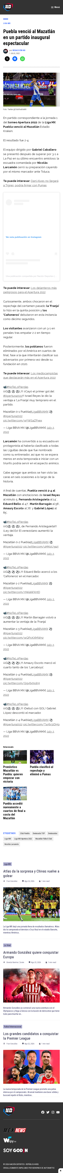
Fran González (12, 881)
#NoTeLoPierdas (17, 387)
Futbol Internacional (12, 1026)
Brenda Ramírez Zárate (15, 962)
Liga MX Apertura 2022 (23, 839)
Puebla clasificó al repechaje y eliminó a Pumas (41, 770)
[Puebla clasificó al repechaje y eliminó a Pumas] (42, 757)
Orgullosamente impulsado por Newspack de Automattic (29, 1168)
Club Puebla (25, 833)
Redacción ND (19, 50)
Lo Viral (7, 945)
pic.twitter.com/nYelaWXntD (21, 592)
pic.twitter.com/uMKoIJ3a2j (40, 546)
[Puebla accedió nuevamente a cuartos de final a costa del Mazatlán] (15, 793)
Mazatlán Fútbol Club (43, 839)
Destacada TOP (39, 833)
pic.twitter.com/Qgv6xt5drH (21, 683)
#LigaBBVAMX (39, 411)
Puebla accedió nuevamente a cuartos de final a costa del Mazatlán (14, 811)
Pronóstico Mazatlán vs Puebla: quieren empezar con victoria (13, 774)
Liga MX (6, 23)
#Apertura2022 (12, 395)
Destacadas (52, 833)
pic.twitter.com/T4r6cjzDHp (41, 724)
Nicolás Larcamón (12, 844)
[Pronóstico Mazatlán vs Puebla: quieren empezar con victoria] (15, 757)
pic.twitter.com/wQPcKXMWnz (23, 637)
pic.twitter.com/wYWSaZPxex (22, 420)
